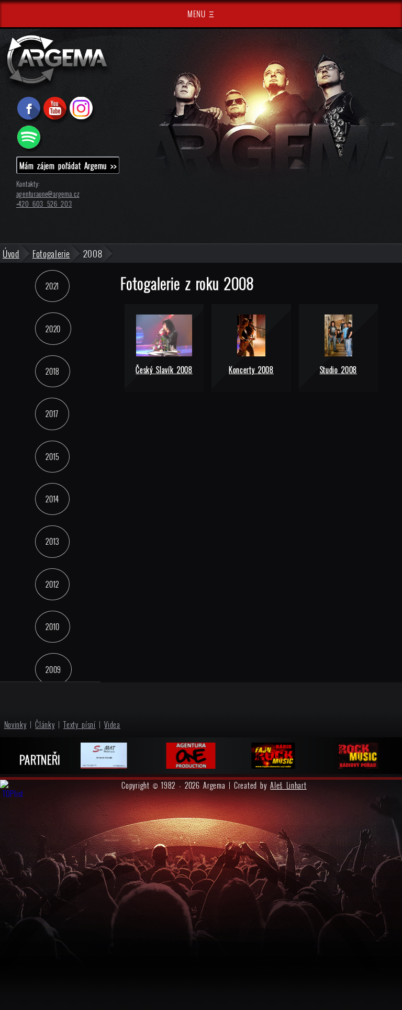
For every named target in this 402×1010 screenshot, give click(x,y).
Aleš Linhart (288, 785)
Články (44, 724)
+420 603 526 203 (44, 204)
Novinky (15, 724)
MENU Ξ (201, 13)
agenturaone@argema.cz (48, 194)
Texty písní (79, 724)
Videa (112, 724)
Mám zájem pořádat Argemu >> (68, 165)
